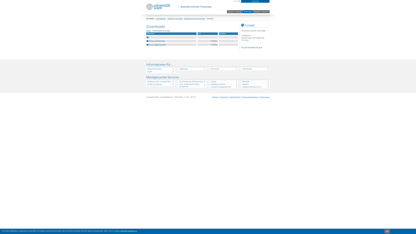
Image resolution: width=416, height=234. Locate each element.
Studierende (183, 69)
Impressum (224, 97)
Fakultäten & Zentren (218, 84)
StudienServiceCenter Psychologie (195, 7)
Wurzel (148, 31)
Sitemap (215, 97)
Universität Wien (161, 19)
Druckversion (265, 97)
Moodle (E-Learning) (154, 84)
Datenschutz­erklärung (250, 97)
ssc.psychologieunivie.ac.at (251, 47)
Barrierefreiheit (235, 97)
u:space (213, 82)
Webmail (245, 84)
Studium (231, 12)
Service (238, 12)
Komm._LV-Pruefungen (156, 41)
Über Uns (265, 12)
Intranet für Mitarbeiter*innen (221, 87)
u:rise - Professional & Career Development (189, 85)
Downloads (248, 12)
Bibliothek (245, 82)
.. (149, 37)
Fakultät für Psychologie (175, 19)
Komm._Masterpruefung (157, 45)
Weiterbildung (247, 69)
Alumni (149, 72)
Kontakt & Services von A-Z (252, 87)
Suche (236, 1)
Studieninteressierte (154, 69)
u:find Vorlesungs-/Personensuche (191, 82)
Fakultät (257, 12)
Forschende (215, 69)
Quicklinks (255, 1)
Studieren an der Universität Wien (159, 82)
